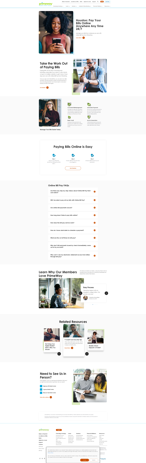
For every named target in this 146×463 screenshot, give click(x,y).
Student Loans (71, 441)
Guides (100, 439)
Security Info (101, 442)
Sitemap (40, 450)
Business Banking (79, 435)
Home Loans (70, 435)
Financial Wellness (97, 6)
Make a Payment (66, 1)
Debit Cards (58, 441)
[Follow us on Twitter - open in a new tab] (42, 459)
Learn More (79, 37)
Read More (67, 348)
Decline (93, 460)
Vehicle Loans (71, 438)
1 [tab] (90, 304)
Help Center (101, 435)
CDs (56, 439)
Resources (107, 6)
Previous (80, 293)
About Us (101, 444)
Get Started (43, 87)
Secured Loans (71, 436)
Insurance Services (90, 441)
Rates (81, 1)
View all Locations (44, 397)
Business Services (79, 439)
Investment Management (92, 436)
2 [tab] (91, 304)
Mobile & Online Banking (84, 6)
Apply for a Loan (87, 1)
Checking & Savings (57, 6)
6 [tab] (96, 304)
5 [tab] (95, 304)
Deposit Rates (58, 444)
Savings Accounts (59, 436)
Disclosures (41, 446)
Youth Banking (59, 442)
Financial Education (103, 441)
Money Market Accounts (61, 438)
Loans (67, 6)
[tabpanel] (75, 109)
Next (106, 293)
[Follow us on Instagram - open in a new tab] (44, 459)
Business (73, 6)
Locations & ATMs (75, 1)
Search (98, 2)
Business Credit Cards (80, 438)
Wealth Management (91, 438)
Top (144, 457)
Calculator (101, 438)
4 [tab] (94, 304)
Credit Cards (70, 439)
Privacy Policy (50, 452)
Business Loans (79, 436)
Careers (41, 444)
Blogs (100, 436)
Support (94, 1)
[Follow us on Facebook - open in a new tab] (40, 459)
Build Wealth (89, 439)
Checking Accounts (60, 435)
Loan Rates (70, 442)
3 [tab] (92, 304)
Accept (84, 460)
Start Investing (89, 435)
